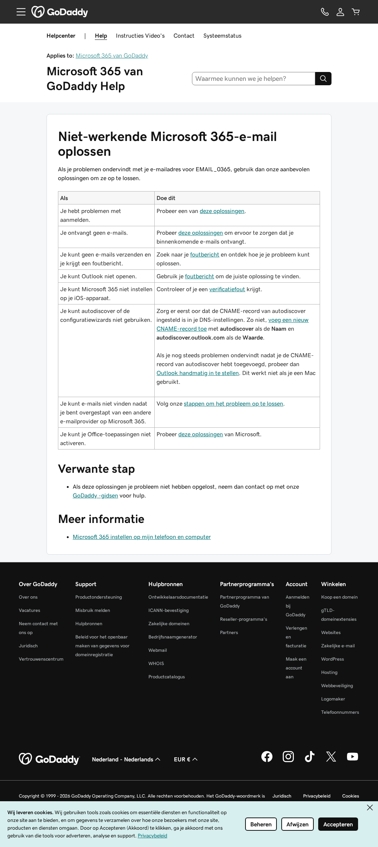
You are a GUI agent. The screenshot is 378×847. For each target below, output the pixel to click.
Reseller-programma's (243, 619)
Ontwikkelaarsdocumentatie (178, 597)
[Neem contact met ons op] (325, 12)
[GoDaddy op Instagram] (288, 761)
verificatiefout (227, 289)
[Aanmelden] (340, 12)
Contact (184, 35)
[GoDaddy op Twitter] (331, 761)
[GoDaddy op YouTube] (352, 761)
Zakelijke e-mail (338, 645)
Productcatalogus (166, 676)
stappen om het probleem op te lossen (233, 403)
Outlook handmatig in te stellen (198, 373)
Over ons (28, 597)
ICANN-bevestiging (168, 610)
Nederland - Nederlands (122, 759)
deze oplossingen (222, 211)
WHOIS (156, 663)
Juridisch (28, 645)
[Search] (323, 78)
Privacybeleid (316, 795)
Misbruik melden (92, 610)
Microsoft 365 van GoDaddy (112, 55)
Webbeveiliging (337, 685)
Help (101, 35)
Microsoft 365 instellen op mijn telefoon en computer (142, 537)
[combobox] (253, 78)
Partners (229, 632)
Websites (331, 632)
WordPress (332, 659)
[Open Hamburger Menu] (18, 12)
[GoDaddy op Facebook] (267, 761)
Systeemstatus (222, 35)
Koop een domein (339, 597)
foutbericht (204, 254)
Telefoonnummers (340, 712)
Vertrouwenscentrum (41, 659)
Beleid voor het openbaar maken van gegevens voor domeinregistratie (102, 645)
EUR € (182, 759)
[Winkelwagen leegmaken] (356, 12)
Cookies (350, 795)
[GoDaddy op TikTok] (309, 761)
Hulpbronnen (88, 623)
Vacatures (29, 610)
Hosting (329, 672)
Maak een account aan (296, 668)
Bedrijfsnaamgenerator (172, 636)
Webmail (157, 650)
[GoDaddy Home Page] (49, 759)
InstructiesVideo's (140, 35)
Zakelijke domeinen (168, 623)
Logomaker (333, 698)
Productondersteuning (98, 597)
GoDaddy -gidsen (95, 495)
